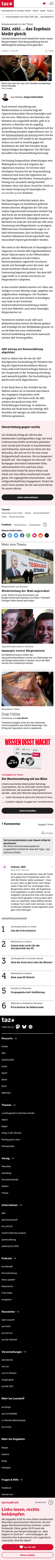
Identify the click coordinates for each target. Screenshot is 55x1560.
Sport (4, 1073)
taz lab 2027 (8, 1386)
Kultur (5, 1066)
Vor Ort (5, 1366)
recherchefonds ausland (14, 1233)
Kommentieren (20, 525)
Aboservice (7, 1494)
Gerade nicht (40, 1502)
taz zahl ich (7, 1226)
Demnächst (7, 1360)
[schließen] (50, 1502)
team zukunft (8, 1320)
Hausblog (6, 1173)
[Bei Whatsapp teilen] (28, 535)
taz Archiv (6, 1427)
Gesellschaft (8, 1060)
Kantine (5, 1454)
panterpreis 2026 (10, 1246)
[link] (17, 10)
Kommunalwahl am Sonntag (22, 135)
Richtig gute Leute (11, 1139)
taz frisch (6, 1326)
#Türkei (28, 513)
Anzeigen (6, 1467)
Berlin (4, 1079)
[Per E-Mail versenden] (4, 535)
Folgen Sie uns (8, 1027)
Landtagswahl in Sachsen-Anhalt (18, 1113)
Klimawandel (8, 1146)
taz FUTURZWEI (9, 1414)
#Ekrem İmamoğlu (16, 516)
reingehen (7, 1299)
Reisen (5, 1447)
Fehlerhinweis (35, 525)
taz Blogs (6, 1407)
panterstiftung (9, 1239)
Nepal (4, 1126)
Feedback (6, 1488)
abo (3, 1213)
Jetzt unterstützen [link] (27, 497)
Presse (5, 1193)
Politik (5, 1046)
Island (5, 1119)
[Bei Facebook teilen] (22, 535)
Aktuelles (6, 1166)
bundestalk (7, 1266)
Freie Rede (7, 1293)
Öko (4, 1053)
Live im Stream (9, 1373)
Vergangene (8, 1380)
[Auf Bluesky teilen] (16, 535)
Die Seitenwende (10, 1179)
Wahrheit (6, 1093)
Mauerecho (7, 1286)
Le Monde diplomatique (13, 1420)
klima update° (8, 1279)
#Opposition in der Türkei (12, 513)
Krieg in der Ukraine (11, 1133)
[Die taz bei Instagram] (30, 1028)
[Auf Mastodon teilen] (10, 535)
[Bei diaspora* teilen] (34, 535)
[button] (51, 3)
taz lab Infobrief (9, 1339)
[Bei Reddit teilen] (40, 535)
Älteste (50, 824)
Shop (4, 1461)
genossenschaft (9, 1220)
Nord (4, 1086)
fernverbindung (9, 1273)
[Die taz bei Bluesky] (24, 1028)
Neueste (42, 824)
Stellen (5, 1186)
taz (8, 1020)
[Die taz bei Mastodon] (18, 1028)
